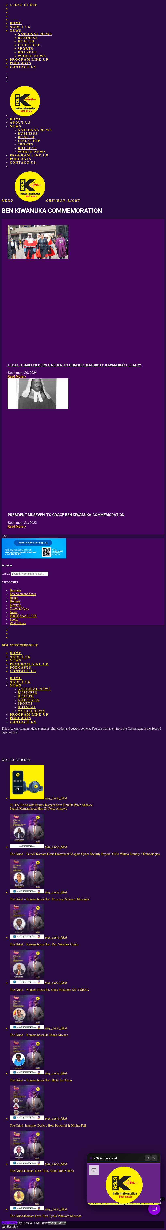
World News (32, 56)
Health (26, 41)
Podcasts (20, 63)
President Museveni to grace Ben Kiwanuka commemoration (66, 515)
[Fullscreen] (148, 1158)
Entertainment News (23, 594)
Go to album (16, 759)
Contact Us (23, 67)
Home (16, 23)
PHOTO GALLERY (23, 616)
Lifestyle (29, 45)
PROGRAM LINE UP (29, 59)
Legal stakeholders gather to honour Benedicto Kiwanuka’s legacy (74, 365)
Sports (25, 48)
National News (35, 34)
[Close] (154, 1158)
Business (28, 37)
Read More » (17, 376)
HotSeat (27, 52)
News (15, 30)
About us (20, 26)
